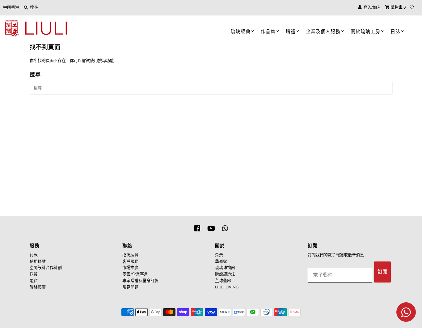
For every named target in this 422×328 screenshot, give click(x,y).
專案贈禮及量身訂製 (140, 280)
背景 (219, 254)
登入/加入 (371, 7)
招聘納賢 (130, 254)
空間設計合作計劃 (46, 267)
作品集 (268, 31)
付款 (34, 254)
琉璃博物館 (225, 267)
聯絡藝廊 (38, 287)
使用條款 (38, 261)
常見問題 (130, 287)
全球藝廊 (223, 280)
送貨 (34, 274)
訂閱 (382, 271)
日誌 (395, 31)
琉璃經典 (241, 31)
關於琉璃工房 (365, 31)
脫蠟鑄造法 (225, 274)
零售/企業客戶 (135, 274)
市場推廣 (130, 267)
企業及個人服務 (323, 31)
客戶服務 (130, 261)
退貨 (34, 280)
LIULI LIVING (226, 287)
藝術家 (221, 261)
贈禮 (291, 31)
